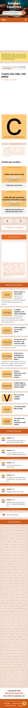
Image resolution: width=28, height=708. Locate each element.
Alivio (11, 530)
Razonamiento (16, 656)
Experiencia (9, 586)
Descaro (3, 564)
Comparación (14, 544)
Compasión (5, 547)
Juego (18, 611)
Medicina (12, 631)
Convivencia (23, 552)
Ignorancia (24, 600)
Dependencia (15, 561)
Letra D (19, 614)
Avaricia (12, 536)
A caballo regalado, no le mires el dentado (20, 312)
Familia (21, 586)
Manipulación (22, 628)
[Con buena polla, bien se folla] (7, 413)
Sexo (17, 670)
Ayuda (17, 536)
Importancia (13, 603)
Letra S (14, 622)
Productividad (21, 650)
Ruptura (7, 667)
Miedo (23, 631)
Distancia (23, 572)
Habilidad (5, 594)
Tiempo (5, 678)
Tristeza (22, 678)
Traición (17, 678)
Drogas (14, 575)
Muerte (18, 634)
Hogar (11, 597)
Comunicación (21, 547)
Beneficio (5, 538)
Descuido (18, 564)
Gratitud (24, 592)
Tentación (23, 676)
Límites (24, 625)
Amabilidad (17, 530)
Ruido (2, 667)
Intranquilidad (23, 608)
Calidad (17, 538)
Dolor (9, 575)
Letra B (8, 614)
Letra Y (8, 625)
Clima (24, 541)
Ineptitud (11, 606)
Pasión (20, 642)
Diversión (3, 575)
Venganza (21, 681)
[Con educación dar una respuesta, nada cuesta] (7, 424)
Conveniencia (14, 552)
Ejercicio (17, 578)
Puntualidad (22, 653)
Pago (15, 642)
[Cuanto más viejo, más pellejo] (14, 139)
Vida (20, 684)
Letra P (24, 620)
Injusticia (3, 608)
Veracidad (9, 684)
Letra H (14, 617)
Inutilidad (13, 611)
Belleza (22, 536)
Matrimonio (6, 631)
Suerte (3, 676)
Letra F (3, 617)
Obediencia (21, 636)
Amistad (24, 530)
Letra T (19, 622)
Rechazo (24, 656)
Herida (22, 594)
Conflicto (13, 550)
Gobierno (17, 592)
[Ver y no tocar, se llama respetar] (7, 401)
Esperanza (10, 583)
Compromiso (13, 547)
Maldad (15, 628)
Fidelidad (4, 589)
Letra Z (13, 625)
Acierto (17, 527)
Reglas (18, 662)
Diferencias (16, 569)
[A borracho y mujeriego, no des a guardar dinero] (7, 359)
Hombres (17, 597)
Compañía (6, 544)
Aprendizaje (17, 533)
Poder (10, 648)
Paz (25, 642)
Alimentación (5, 530)
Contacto (20, 705)
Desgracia (15, 566)
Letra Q (3, 622)
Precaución (16, 648)
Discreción (16, 572)
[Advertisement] (14, 36)
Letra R (8, 622)
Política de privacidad (18, 703)
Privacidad (13, 650)
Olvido (17, 639)
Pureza (3, 656)
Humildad (12, 600)
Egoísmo (11, 578)
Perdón (10, 645)
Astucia (23, 533)
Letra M (8, 620)
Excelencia (24, 583)
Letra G (9, 617)
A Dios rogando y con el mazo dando (20, 330)
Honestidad (24, 597)
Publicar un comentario (10, 80)
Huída (7, 600)
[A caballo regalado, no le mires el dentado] (7, 316)
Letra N (14, 620)
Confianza (6, 550)
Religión (24, 662)
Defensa (16, 558)
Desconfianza (10, 564)
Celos (20, 541)
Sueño (24, 673)
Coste (10, 555)
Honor (2, 600)
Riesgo (25, 664)
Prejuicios (23, 648)
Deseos (24, 564)
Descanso (22, 561)
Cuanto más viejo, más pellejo (13, 75)
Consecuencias (5, 552)
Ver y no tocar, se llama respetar (19, 397)
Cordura (6, 555)
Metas (18, 631)
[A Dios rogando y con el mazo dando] (7, 334)
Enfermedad (4, 580)
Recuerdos (22, 659)
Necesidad (6, 636)
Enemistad (23, 578)
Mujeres (24, 634)
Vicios (15, 684)
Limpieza (4, 628)
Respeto (9, 664)
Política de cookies (10, 705)
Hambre (17, 594)
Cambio (23, 538)
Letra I (19, 617)
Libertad (19, 625)
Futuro (3, 592)
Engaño (11, 580)
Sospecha (18, 673)
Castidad (9, 541)
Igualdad (6, 603)
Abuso (12, 527)
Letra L (3, 620)
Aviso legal (7, 703)
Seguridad (11, 670)
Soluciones (11, 673)
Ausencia (6, 536)
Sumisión (9, 676)
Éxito (3, 586)
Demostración (6, 561)
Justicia (24, 611)
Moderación (5, 634)
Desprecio (22, 566)
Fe (25, 586)
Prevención (6, 650)
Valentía (6, 681)
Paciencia (9, 642)
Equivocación (23, 580)
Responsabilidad (17, 664)
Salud (25, 667)
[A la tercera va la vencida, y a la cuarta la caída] (7, 345)
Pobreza (4, 648)
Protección (14, 653)
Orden (4, 642)
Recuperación (5, 662)
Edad (25, 575)
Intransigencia (5, 611)
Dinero (4, 572)
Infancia (17, 606)
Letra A (3, 614)
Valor (11, 681)
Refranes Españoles (14, 5)
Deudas (10, 569)
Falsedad (16, 586)
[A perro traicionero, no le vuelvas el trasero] (7, 377)
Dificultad (23, 569)
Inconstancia (21, 603)
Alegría (23, 527)
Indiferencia (4, 606)
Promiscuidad (6, 653)
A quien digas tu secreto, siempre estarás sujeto (20, 385)
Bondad (12, 538)
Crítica (15, 555)
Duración (20, 575)
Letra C (14, 614)
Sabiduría (13, 667)
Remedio (3, 664)
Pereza (16, 645)
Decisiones (4, 558)
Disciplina (10, 572)
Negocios (13, 636)
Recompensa (6, 659)
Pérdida (5, 645)
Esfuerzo (3, 583)
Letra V (3, 625)
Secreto (5, 670)
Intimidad (16, 608)
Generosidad (10, 592)
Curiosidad (21, 555)
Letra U (24, 622)
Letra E (24, 614)
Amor (4, 533)
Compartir (21, 544)
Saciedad (20, 667)
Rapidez (9, 656)
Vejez (15, 681)
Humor (18, 600)
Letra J (24, 617)
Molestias (12, 634)
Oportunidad (24, 639)
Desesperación (7, 566)
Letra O (19, 620)
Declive (10, 558)
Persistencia (22, 645)
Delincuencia (23, 558)
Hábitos (12, 594)
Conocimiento (20, 550)
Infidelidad (23, 606)
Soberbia (22, 670)
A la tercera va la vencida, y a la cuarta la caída (20, 341)
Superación (16, 676)
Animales (9, 533)
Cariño (3, 541)
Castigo (15, 541)
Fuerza (23, 589)
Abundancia (6, 527)
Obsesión (11, 639)
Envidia (16, 580)
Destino (4, 569)
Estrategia (17, 583)
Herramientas (4, 597)
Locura (10, 628)
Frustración (17, 589)
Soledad (4, 673)
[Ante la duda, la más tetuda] (7, 298)
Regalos (13, 662)
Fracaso (11, 589)
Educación (4, 578)
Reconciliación (14, 659)
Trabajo (11, 678)
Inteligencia (9, 608)
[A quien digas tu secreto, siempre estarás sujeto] (7, 389)
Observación (4, 639)
